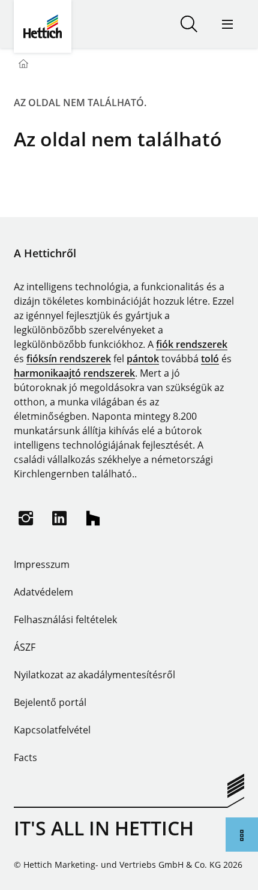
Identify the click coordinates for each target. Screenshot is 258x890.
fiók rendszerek (191, 344)
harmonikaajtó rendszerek (74, 373)
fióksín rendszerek (68, 358)
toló (210, 358)
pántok (143, 358)
